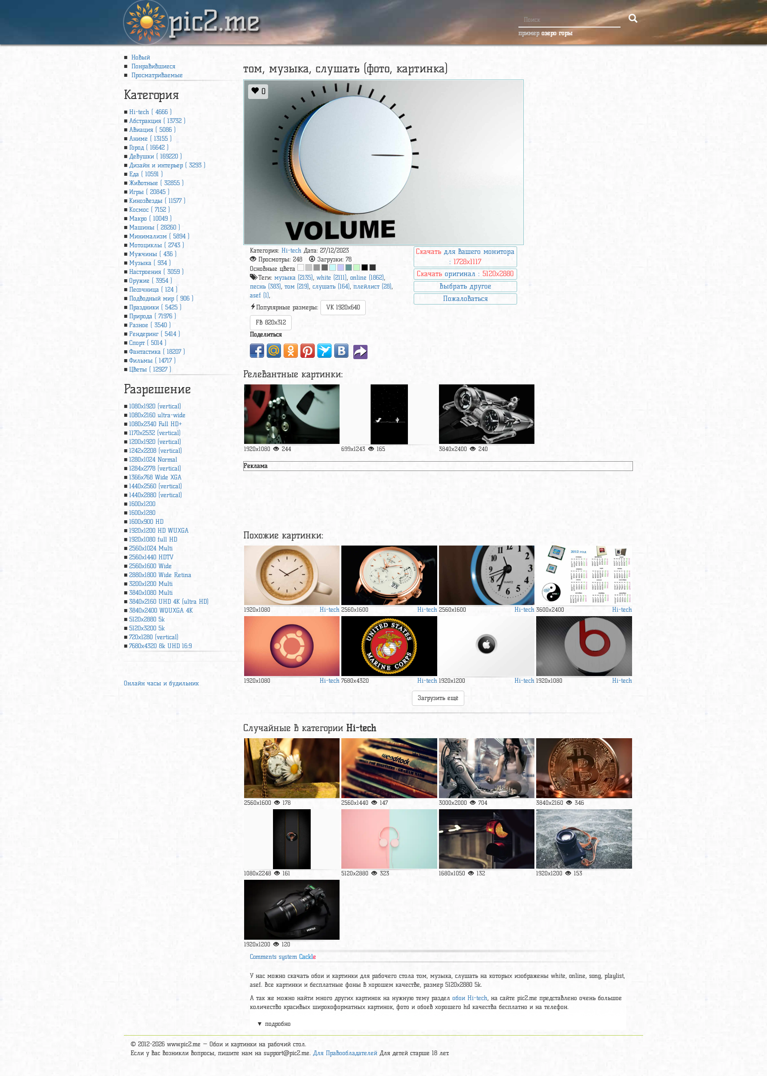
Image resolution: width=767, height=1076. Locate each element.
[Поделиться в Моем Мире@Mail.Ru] (274, 351)
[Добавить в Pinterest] (307, 351)
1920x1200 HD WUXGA (159, 530)
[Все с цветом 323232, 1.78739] (372, 267)
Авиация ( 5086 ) (152, 130)
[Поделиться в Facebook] (257, 351)
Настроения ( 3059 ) (156, 272)
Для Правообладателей (345, 1053)
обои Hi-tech (469, 998)
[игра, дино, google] (389, 414)
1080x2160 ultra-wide (157, 415)
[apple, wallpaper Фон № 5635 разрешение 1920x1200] (486, 646)
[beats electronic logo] (584, 646)
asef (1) (259, 295)
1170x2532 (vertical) (155, 433)
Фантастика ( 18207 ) (157, 352)
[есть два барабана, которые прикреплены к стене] (292, 414)
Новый (139, 57)
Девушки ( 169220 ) (155, 156)
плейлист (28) (372, 286)
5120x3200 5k (147, 628)
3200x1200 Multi (151, 584)
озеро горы (557, 33)
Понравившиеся (152, 66)
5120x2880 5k (147, 619)
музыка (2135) (293, 277)
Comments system (283, 957)
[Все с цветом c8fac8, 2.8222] (356, 267)
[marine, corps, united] (389, 646)
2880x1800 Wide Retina (160, 575)
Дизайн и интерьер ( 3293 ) (167, 165)
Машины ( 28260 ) (154, 227)
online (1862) (367, 277)
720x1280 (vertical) (153, 637)
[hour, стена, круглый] (486, 575)
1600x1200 (142, 504)
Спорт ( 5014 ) (147, 343)
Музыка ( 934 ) (150, 263)
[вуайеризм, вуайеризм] (292, 768)
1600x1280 (142, 513)
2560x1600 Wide (150, 566)
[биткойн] (584, 768)
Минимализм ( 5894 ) (159, 236)
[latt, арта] (292, 575)
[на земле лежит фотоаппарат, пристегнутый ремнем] (584, 839)
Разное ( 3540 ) (150, 325)
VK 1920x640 (343, 307)
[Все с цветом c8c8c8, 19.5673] (308, 267)
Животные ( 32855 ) (156, 183)
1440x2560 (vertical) (155, 486)
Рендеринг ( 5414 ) (154, 334)
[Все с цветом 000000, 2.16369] (364, 267)
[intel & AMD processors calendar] (584, 575)
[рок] (389, 768)
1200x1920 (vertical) (155, 442)
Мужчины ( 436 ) (153, 254)
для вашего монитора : (465, 256)
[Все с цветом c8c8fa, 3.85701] (340, 267)
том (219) (297, 286)
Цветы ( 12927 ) (150, 369)
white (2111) (331, 277)
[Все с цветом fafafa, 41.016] (300, 267)
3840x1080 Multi (151, 593)
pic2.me (214, 13)
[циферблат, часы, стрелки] (389, 575)
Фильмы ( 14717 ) (152, 360)
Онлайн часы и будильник (161, 683)
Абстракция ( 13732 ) (157, 121)
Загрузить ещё (438, 698)
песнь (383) (265, 286)
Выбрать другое (465, 286)
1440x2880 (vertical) (155, 495)
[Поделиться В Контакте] (341, 351)
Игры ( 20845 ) (149, 192)
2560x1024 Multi (151, 548)
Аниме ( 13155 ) (150, 138)
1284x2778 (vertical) (155, 468)
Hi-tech (291, 250)
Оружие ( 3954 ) (150, 281)
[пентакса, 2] (292, 910)
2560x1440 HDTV (151, 557)
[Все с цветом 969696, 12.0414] (316, 267)
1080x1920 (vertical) (155, 406)
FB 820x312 (271, 322)
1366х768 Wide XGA (155, 477)
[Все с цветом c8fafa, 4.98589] (332, 267)
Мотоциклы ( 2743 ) (156, 245)
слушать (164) (331, 286)
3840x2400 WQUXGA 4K (161, 610)
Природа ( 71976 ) (152, 316)
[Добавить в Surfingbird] (324, 351)
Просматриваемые (156, 75)
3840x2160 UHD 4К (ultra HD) (169, 601)
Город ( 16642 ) (149, 147)
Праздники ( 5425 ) (155, 307)
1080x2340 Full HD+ (155, 424)
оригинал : (465, 273)
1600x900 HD (146, 522)
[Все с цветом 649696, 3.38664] (348, 267)
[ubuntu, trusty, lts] (292, 646)
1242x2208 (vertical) (155, 451)
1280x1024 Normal (153, 459)
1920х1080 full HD (153, 539)
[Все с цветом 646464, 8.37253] (324, 267)
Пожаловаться (465, 298)
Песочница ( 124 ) (153, 289)
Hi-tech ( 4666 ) (150, 112)
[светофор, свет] (486, 839)
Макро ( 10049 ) (150, 218)
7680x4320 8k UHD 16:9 (160, 646)
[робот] (486, 768)
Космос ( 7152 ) (149, 210)
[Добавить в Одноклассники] (291, 351)
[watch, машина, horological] (486, 414)
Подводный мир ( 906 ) (161, 298)
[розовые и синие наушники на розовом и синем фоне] (389, 839)
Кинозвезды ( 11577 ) (157, 201)
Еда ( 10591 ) (146, 174)
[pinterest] (292, 839)
